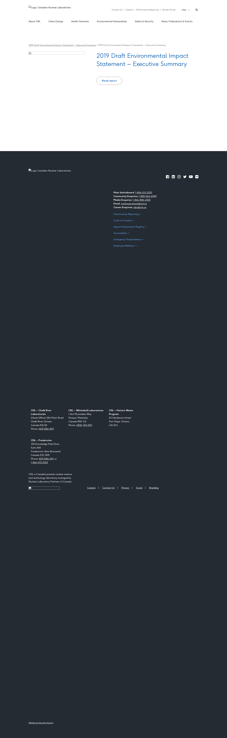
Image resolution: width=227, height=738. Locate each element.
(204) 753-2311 (84, 425)
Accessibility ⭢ (121, 233)
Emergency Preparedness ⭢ (128, 239)
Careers (129, 9)
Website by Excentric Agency (41, 723)
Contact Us (117, 9)
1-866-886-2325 (142, 199)
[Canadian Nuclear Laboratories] (57, 9)
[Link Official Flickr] (196, 177)
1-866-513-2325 (143, 192)
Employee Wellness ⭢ (125, 245)
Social (139, 487)
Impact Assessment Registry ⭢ (130, 226)
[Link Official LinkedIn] (173, 177)
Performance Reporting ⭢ (127, 214)
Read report (109, 80)
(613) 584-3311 (46, 428)
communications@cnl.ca (134, 203)
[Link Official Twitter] (185, 177)
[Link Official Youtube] (191, 177)
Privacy (125, 487)
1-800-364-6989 (148, 196)
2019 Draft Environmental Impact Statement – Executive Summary (62, 45)
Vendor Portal (168, 9)
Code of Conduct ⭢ (124, 220)
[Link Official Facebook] (167, 177)
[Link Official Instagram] (179, 177)
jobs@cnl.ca (139, 207)
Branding (154, 487)
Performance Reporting (147, 9)
